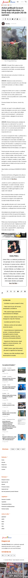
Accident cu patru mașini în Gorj (13, 303)
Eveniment (9, 368)
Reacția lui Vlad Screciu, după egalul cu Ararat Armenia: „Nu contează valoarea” (12, 343)
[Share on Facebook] (5, 19)
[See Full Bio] (18, 283)
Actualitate (5, 5)
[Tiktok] (11, 555)
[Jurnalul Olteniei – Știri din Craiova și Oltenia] (9, 1)
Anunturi (3, 419)
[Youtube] (8, 555)
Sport (3, 434)
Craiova (12, 449)
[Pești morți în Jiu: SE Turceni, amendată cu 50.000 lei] (22, 379)
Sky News (14, 179)
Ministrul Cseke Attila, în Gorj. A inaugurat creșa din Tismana (9, 397)
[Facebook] (3, 555)
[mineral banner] (14, 235)
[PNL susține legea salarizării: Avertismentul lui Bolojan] (22, 387)
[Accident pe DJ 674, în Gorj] (22, 405)
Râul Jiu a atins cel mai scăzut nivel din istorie (9, 413)
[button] (17, 2)
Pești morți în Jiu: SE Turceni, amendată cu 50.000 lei (9, 379)
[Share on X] (8, 19)
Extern (10, 5)
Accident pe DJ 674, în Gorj (12, 322)
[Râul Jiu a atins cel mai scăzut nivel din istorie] (22, 413)
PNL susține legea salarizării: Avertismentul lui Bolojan (9, 387)
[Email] (12, 19)
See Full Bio (13, 283)
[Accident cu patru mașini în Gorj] (22, 370)
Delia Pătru (8, 23)
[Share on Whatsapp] (10, 19)
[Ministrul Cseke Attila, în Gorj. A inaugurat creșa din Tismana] (22, 396)
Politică (8, 384)
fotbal (18, 449)
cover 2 (23, 449)
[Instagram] (5, 555)
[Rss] (14, 555)
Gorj (8, 393)
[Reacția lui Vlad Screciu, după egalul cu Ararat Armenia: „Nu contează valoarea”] (22, 437)
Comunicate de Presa (11, 419)
